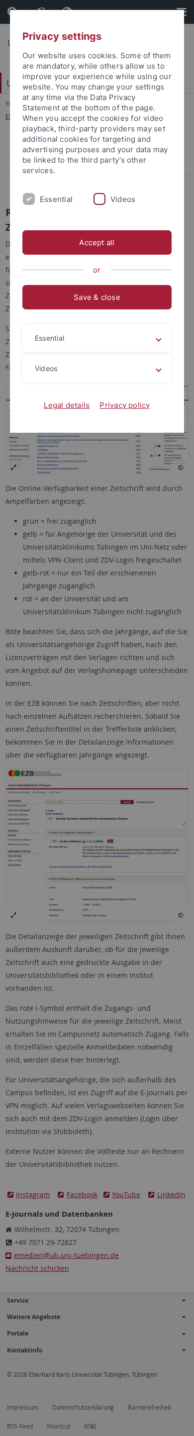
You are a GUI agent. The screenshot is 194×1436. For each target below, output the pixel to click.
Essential (56, 199)
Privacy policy (124, 405)
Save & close (97, 297)
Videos (122, 199)
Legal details (67, 405)
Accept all (96, 242)
